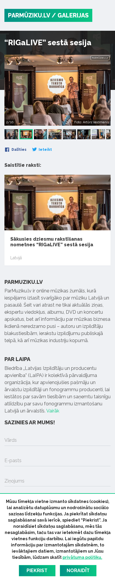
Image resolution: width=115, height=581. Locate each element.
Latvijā (16, 257)
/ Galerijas (70, 15)
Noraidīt (78, 570)
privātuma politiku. (82, 557)
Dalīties (19, 150)
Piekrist (37, 570)
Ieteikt (45, 150)
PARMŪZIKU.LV (29, 15)
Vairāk (52, 411)
